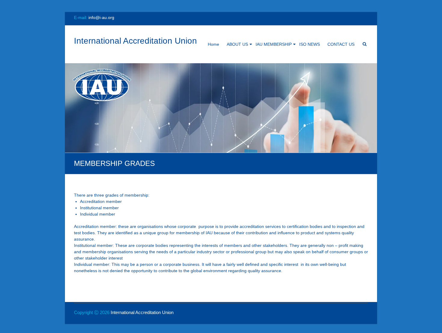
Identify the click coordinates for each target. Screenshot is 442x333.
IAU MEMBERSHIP (274, 44)
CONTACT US (341, 44)
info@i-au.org (101, 17)
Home (213, 44)
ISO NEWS (309, 44)
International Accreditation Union (135, 40)
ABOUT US (237, 44)
